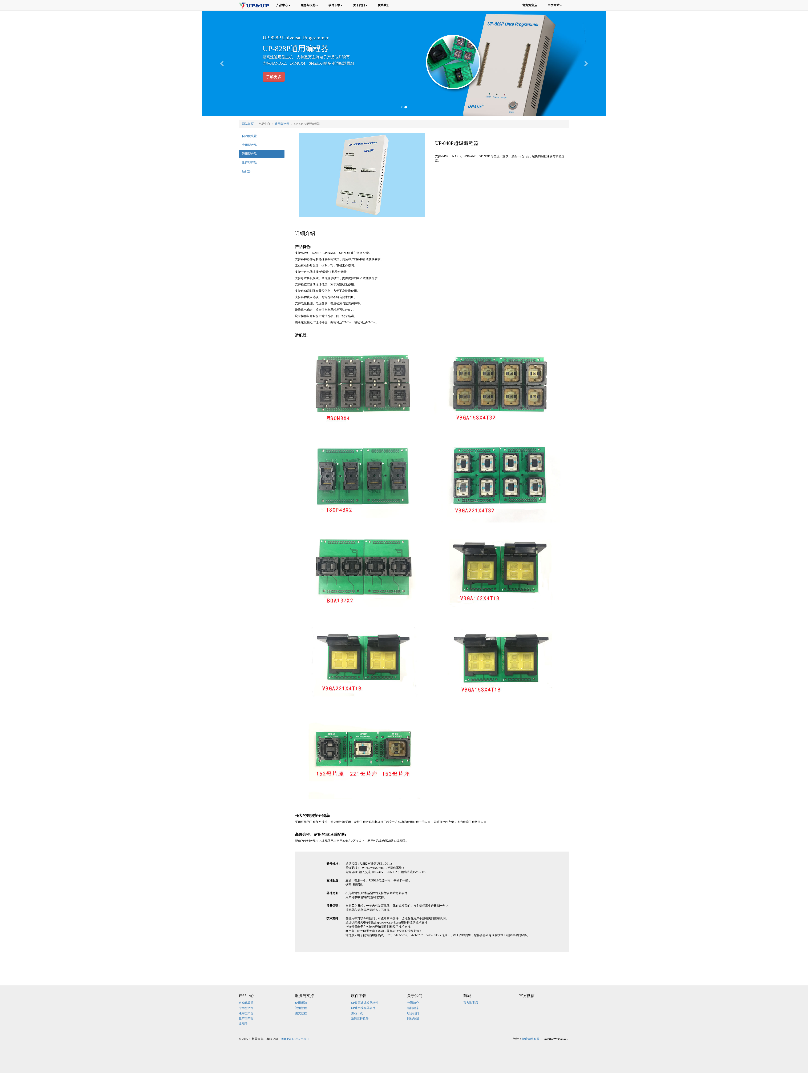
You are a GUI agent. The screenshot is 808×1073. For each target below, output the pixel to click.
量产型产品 (249, 162)
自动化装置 (249, 136)
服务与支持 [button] (308, 5)
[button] (222, 63)
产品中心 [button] (282, 5)
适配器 (246, 171)
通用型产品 (282, 123)
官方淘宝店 (529, 5)
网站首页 (248, 123)
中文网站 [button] (553, 5)
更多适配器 (275, 77)
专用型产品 (249, 145)
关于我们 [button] (359, 5)
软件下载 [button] (334, 5)
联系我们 (383, 5)
